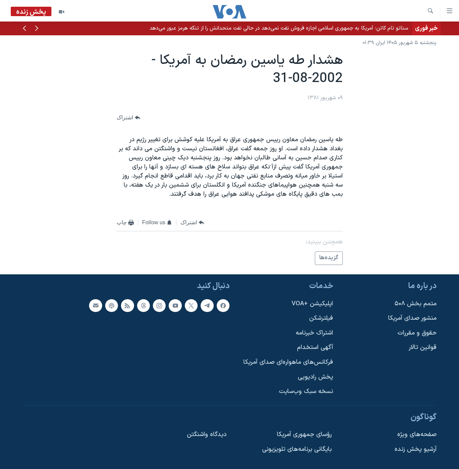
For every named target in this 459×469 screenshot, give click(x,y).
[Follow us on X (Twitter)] (191, 305)
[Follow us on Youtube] (175, 305)
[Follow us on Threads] (143, 305)
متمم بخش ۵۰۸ (415, 303)
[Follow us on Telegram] (207, 305)
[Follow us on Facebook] (223, 305)
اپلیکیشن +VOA (312, 303)
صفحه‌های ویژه (416, 434)
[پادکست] (111, 305)
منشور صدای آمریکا (412, 318)
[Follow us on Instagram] (159, 305)
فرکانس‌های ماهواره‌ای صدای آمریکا (288, 362)
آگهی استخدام (315, 347)
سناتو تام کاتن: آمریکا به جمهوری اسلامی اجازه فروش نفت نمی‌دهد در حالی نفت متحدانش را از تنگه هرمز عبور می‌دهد (279, 28)
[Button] (128, 117)
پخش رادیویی (315, 377)
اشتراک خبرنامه (314, 333)
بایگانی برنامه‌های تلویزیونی (297, 449)
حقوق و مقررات (417, 333)
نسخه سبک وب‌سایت (306, 391)
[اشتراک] (95, 305)
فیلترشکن (321, 318)
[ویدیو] (61, 12)
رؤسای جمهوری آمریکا (304, 434)
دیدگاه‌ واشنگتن (206, 434)
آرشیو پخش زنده (415, 449)
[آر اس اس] (127, 305)
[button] (37, 29)
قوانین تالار (422, 347)
